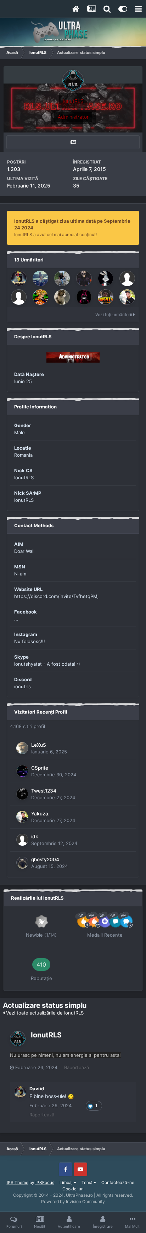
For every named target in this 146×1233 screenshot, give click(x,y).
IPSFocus (44, 1182)
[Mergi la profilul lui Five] (105, 278)
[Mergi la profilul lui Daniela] (84, 297)
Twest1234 (43, 791)
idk (34, 836)
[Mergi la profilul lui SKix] (62, 278)
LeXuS (38, 745)
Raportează (76, 1067)
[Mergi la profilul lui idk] (22, 840)
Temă (88, 1182)
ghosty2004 (45, 859)
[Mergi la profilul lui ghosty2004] (22, 863)
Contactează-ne (117, 1182)
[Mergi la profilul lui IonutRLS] (18, 1038)
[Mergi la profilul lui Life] (40, 297)
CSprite (39, 768)
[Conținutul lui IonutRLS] (73, 142)
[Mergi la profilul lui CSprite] (22, 771)
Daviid (36, 1088)
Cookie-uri (73, 1188)
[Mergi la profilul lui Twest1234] (22, 794)
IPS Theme (17, 1182)
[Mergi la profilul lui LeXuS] (22, 748)
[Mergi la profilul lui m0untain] (62, 297)
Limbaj (67, 1182)
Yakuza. (40, 813)
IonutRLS (46, 1035)
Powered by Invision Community (73, 1201)
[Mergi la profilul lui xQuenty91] (105, 297)
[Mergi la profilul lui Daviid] (19, 278)
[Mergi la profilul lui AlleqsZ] (40, 278)
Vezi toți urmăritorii (114, 314)
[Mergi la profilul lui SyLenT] (84, 278)
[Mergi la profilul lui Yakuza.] (127, 297)
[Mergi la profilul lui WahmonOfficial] (127, 278)
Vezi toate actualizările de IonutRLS (44, 1013)
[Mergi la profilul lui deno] (19, 297)
